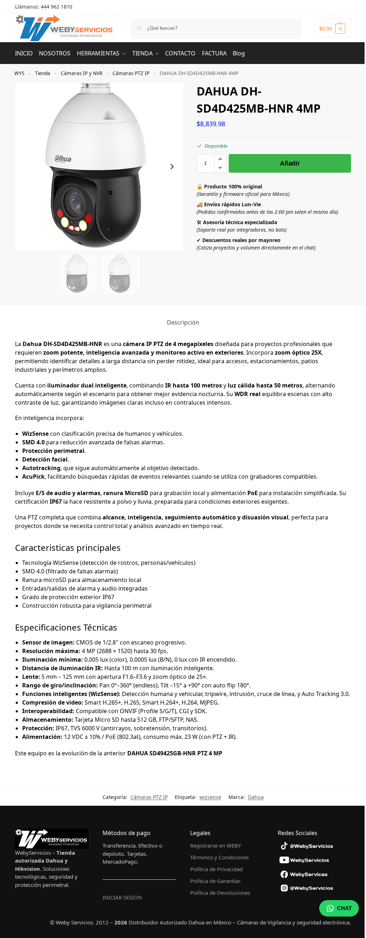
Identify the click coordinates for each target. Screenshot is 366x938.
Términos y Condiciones (219, 857)
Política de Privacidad (216, 869)
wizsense (210, 797)
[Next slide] (171, 166)
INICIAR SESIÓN (122, 897)
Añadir (290, 163)
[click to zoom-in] (99, 167)
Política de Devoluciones (220, 892)
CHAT (344, 908)
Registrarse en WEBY (215, 845)
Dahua (256, 797)
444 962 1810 (56, 6)
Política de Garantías (215, 880)
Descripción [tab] (183, 322)
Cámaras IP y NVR (81, 73)
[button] (332, 28)
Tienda (42, 73)
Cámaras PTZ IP (131, 73)
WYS (19, 73)
